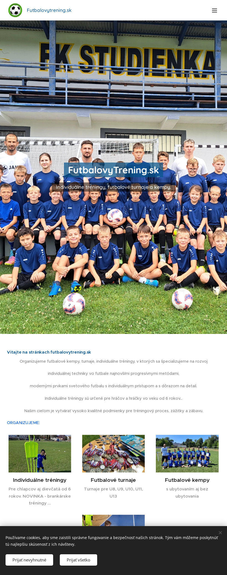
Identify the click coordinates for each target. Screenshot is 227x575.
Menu (214, 10)
